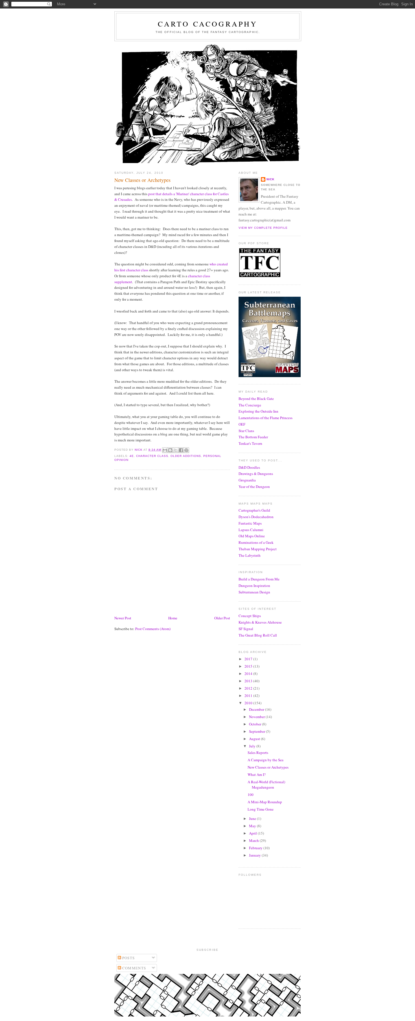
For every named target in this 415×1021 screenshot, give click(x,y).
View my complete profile (263, 227)
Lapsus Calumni (251, 529)
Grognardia (247, 480)
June (253, 818)
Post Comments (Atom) (153, 628)
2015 (248, 666)
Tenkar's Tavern (250, 443)
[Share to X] (175, 450)
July (252, 746)
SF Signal (246, 628)
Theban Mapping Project (258, 548)
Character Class (152, 455)
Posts (128, 957)
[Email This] (165, 450)
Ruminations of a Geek (256, 542)
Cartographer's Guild (254, 510)
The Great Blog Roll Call (258, 635)
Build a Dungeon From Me (259, 579)
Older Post (222, 617)
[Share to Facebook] (181, 450)
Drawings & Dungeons (256, 473)
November (257, 716)
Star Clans (246, 430)
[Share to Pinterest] (186, 450)
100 (251, 794)
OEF (242, 424)
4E (132, 455)
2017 (248, 658)
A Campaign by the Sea (265, 759)
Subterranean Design (254, 592)
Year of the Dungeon (254, 486)
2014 (248, 673)
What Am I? (257, 774)
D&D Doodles (249, 467)
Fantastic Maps (250, 523)
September (257, 731)
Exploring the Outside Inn (258, 411)
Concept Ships (250, 615)
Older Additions (186, 455)
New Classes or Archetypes (268, 767)
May (253, 825)
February (256, 847)
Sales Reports (258, 752)
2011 (248, 695)
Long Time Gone (261, 809)
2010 (248, 702)
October (255, 724)
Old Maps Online (252, 535)
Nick (270, 179)
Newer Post (122, 617)
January (255, 855)
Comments (133, 968)
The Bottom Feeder (253, 436)
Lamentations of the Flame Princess (265, 417)
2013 (248, 680)
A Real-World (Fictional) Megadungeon (266, 784)
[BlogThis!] (170, 450)
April (253, 833)
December (257, 709)
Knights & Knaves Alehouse (260, 622)
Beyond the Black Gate (256, 398)
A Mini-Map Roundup (265, 801)
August (255, 738)
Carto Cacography (207, 23)
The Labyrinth (250, 555)
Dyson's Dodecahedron (256, 516)
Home (172, 617)
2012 (248, 688)
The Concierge (250, 405)
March (254, 840)
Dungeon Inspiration (254, 585)
